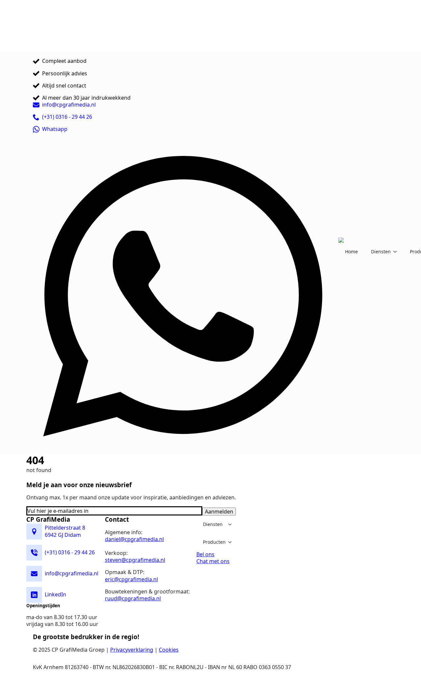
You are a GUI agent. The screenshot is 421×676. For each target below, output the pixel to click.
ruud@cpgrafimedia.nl (133, 598)
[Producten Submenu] (232, 542)
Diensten (381, 251)
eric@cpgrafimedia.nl (131, 579)
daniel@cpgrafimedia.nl (134, 539)
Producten (214, 542)
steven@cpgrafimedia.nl (135, 559)
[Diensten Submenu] (397, 252)
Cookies (169, 649)
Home (351, 251)
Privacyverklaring (131, 649)
